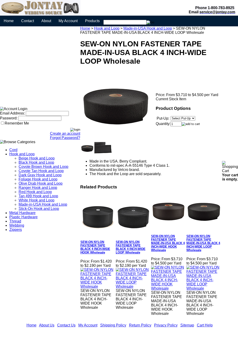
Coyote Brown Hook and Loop (43, 167)
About (46, 21)
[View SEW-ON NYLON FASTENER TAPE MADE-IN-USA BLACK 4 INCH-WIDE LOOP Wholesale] (203, 288)
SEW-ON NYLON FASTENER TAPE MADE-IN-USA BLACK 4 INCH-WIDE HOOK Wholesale (168, 243)
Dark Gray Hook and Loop (40, 175)
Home (9, 21)
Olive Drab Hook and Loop (41, 183)
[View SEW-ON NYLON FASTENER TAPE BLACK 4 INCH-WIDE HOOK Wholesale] (97, 286)
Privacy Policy (166, 325)
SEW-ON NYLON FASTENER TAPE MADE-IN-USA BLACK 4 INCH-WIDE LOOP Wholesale (203, 243)
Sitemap (187, 325)
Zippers (15, 230)
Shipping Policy (113, 325)
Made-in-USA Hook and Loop (43, 204)
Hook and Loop (22, 154)
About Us (46, 325)
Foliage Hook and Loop (38, 179)
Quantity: (163, 124)
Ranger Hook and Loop (38, 188)
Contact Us (66, 325)
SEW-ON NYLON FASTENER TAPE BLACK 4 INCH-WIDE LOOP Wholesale (130, 247)
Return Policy (140, 325)
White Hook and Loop (36, 200)
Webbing (16, 225)
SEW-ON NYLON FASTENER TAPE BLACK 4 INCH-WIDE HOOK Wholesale (95, 247)
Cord (13, 150)
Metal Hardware (22, 213)
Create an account (65, 133)
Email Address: (12, 113)
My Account (68, 21)
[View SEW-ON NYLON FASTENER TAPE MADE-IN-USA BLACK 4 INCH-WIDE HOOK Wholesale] (168, 288)
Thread (15, 221)
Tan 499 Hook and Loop (38, 196)
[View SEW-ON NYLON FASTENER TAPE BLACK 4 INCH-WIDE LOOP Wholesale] (133, 286)
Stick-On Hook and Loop (39, 209)
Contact (27, 21)
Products (92, 21)
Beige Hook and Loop (37, 158)
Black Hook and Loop (36, 162)
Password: (8, 118)
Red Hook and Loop (35, 192)
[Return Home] (40, 14)
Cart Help (205, 325)
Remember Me (17, 123)
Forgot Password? (65, 138)
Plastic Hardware (23, 217)
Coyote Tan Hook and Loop (41, 171)
